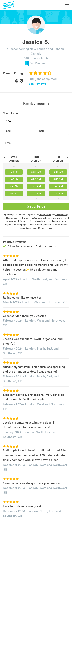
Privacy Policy (61, 214)
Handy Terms (45, 214)
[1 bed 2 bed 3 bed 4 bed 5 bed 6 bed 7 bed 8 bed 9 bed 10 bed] (19, 131)
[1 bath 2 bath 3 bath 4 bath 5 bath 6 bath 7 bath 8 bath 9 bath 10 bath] (52, 131)
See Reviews (37, 84)
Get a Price (36, 206)
